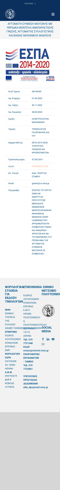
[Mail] (43, 344)
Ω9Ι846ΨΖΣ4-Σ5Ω (40, 166)
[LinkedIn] (48, 339)
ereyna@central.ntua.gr (36, 350)
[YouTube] (53, 339)
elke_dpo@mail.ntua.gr (35, 387)
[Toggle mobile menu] (53, 14)
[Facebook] (43, 339)
